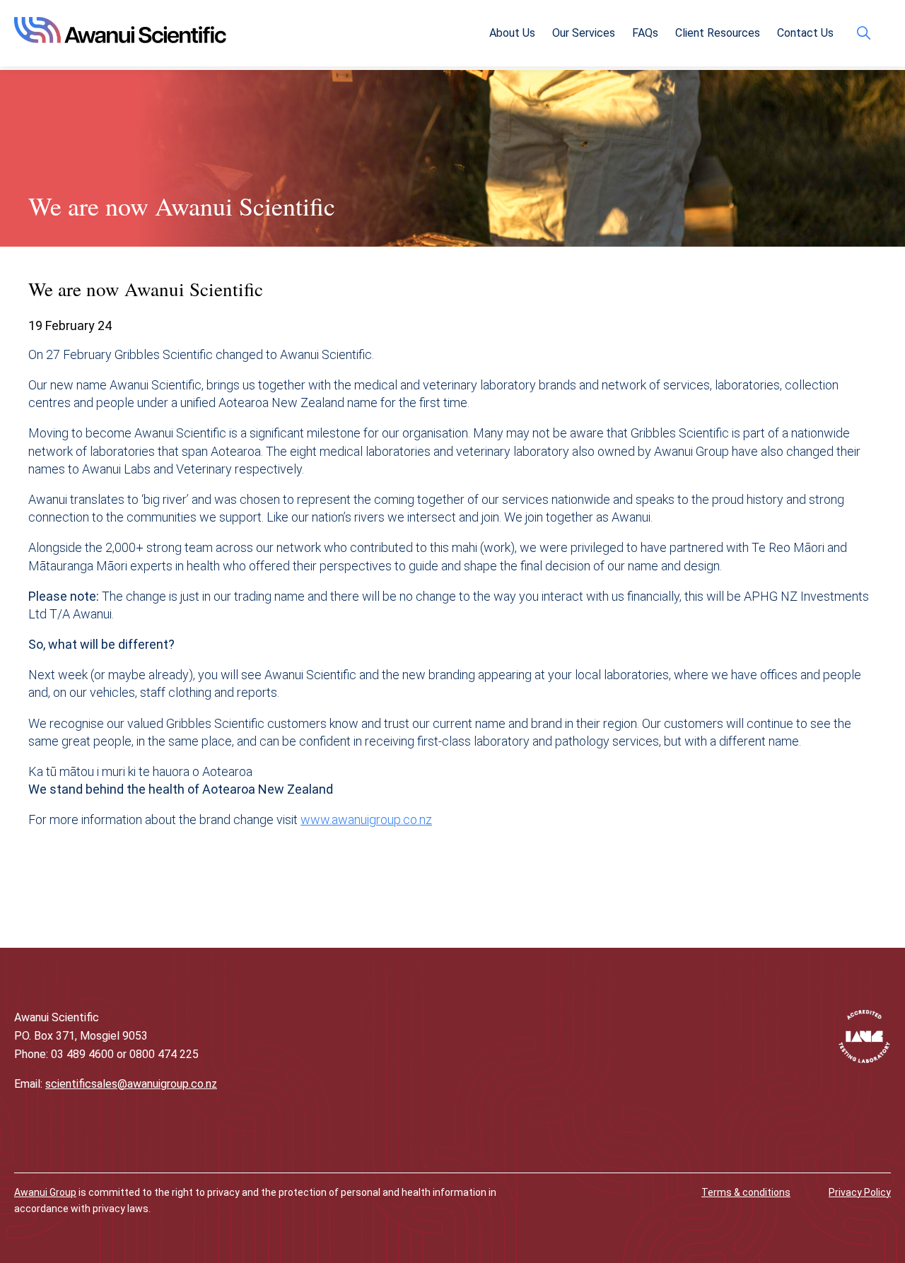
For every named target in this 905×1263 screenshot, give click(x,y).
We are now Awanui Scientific (181, 206)
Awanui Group (45, 1192)
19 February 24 (70, 325)
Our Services (583, 33)
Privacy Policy (860, 1192)
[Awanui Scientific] (120, 38)
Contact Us (805, 33)
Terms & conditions (745, 1192)
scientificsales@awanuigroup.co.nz (131, 1084)
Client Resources (717, 33)
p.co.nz (413, 819)
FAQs (645, 33)
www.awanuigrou (347, 819)
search (867, 33)
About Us (512, 33)
